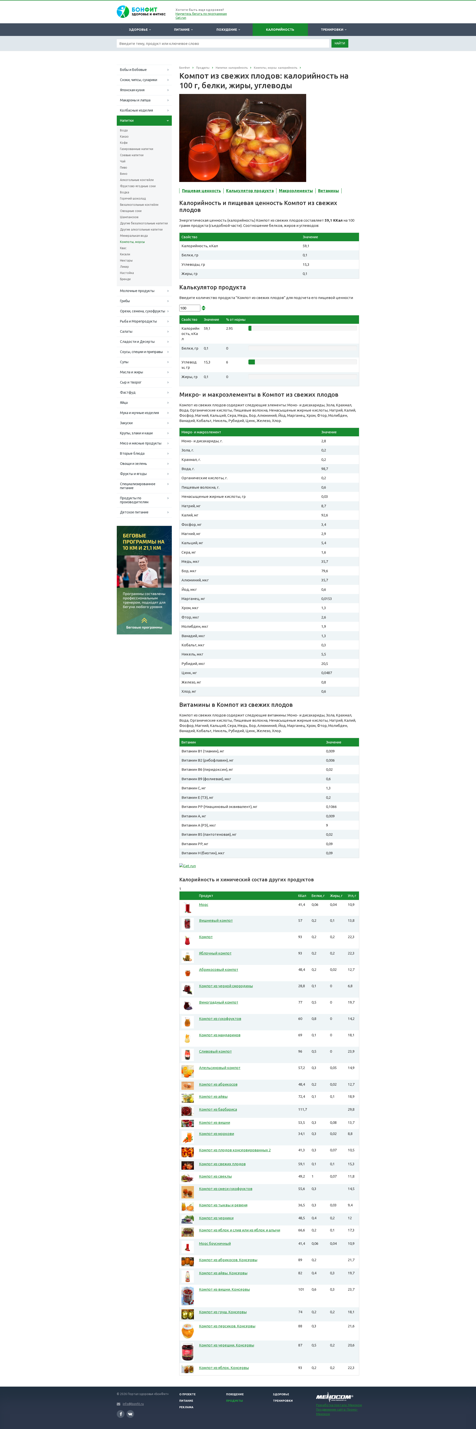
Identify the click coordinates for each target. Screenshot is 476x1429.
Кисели (125, 254)
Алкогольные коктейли (137, 179)
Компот (206, 937)
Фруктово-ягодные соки (138, 186)
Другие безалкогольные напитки (144, 223)
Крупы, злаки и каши (136, 433)
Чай (122, 161)
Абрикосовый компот (218, 969)
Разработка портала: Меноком (339, 1405)
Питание (182, 29)
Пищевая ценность (201, 190)
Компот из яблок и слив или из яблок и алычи (239, 1230)
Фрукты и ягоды (133, 474)
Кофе (124, 142)
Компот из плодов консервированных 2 (235, 1150)
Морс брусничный (215, 1243)
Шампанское (129, 217)
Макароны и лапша (135, 100)
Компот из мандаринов (219, 1035)
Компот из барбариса (218, 1109)
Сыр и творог (131, 382)
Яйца (124, 403)
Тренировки (333, 29)
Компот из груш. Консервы (223, 1312)
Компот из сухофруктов (220, 1018)
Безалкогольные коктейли (139, 204)
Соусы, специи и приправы (141, 352)
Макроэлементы (296, 190)
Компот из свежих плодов (222, 1164)
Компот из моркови (216, 1133)
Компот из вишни (214, 1122)
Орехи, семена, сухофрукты (142, 311)
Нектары (126, 260)
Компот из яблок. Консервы (224, 1368)
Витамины (328, 190)
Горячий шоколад (133, 198)
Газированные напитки (136, 148)
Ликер (124, 266)
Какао (124, 136)
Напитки (127, 120)
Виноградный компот (218, 1002)
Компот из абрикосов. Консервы (228, 1260)
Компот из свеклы (215, 1176)
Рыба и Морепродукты (138, 321)
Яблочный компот (215, 953)
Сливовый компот (215, 1051)
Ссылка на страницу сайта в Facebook (120, 1414)
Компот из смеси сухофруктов (225, 1189)
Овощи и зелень (133, 464)
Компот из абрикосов (218, 1084)
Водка (124, 192)
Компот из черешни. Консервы (226, 1345)
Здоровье (139, 29)
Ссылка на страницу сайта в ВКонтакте (130, 1414)
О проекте (187, 1394)
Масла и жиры (131, 372)
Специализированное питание (137, 486)
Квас (123, 248)
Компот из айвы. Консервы (223, 1273)
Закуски (126, 423)
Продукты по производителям (134, 500)
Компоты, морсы (132, 241)
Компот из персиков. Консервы (227, 1326)
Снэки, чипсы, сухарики (138, 80)
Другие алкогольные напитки (141, 229)
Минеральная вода (134, 235)
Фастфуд (128, 392)
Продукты (234, 1400)
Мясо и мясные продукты (140, 443)
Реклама (186, 1407)
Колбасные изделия (136, 110)
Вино (123, 173)
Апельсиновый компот (219, 1068)
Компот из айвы (213, 1096)
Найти (340, 43)
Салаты (126, 331)
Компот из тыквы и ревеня (223, 1205)
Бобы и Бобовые (133, 70)
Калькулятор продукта (250, 190)
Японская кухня (132, 90)
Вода (124, 130)
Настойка (127, 272)
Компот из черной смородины (226, 986)
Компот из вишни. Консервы (224, 1289)
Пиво (123, 167)
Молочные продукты (137, 291)
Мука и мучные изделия (139, 413)
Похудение (227, 29)
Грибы (125, 301)
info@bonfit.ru (133, 1403)
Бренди (125, 279)
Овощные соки (131, 210)
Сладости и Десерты (137, 342)
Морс (203, 904)
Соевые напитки (132, 155)
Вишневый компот (216, 920)
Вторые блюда (132, 453)
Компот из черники (216, 1218)
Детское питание (134, 512)
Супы (124, 362)
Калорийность (280, 29)
